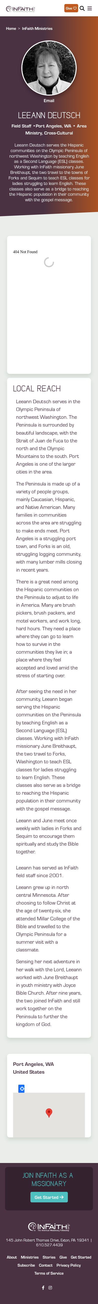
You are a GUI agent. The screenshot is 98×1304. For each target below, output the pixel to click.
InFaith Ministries (37, 28)
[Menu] (89, 8)
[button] (49, 1113)
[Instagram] (50, 1287)
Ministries (30, 1257)
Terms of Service (49, 1273)
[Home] (20, 8)
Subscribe (26, 1265)
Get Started (47, 1197)
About (12, 1257)
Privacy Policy (69, 1265)
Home (11, 28)
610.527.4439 (49, 1244)
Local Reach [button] (37, 388)
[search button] (82, 8)
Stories (49, 1257)
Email (49, 100)
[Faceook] (43, 1287)
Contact (46, 1265)
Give (63, 1257)
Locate (21, 1089)
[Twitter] (56, 1287)
